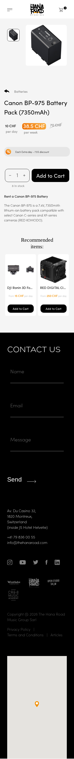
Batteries (21, 91)
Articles (56, 634)
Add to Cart (50, 175)
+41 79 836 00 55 (21, 536)
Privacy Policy (18, 629)
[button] (37, 704)
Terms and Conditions (25, 634)
